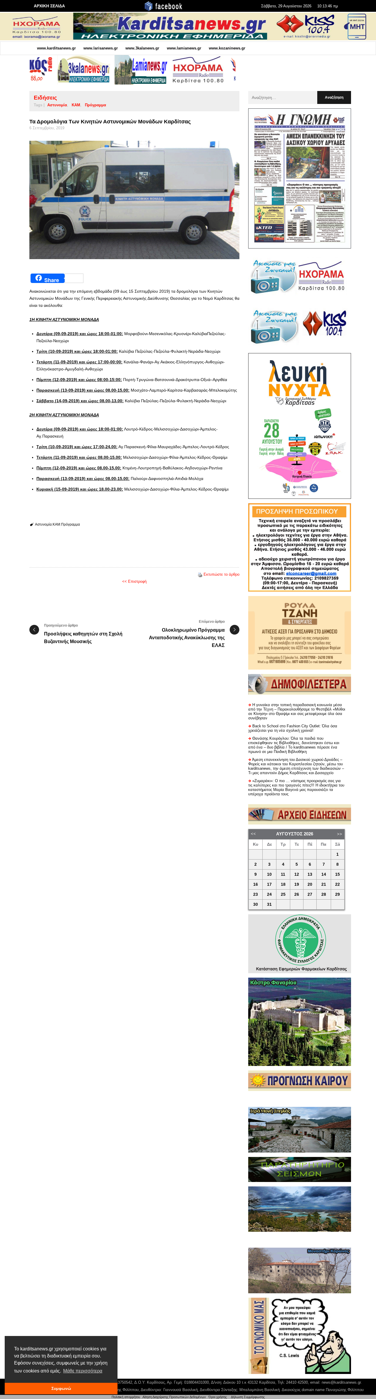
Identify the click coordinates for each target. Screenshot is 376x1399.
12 (296, 874)
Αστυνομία (57, 105)
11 (283, 874)
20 (310, 884)
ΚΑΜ (76, 105)
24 (269, 894)
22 (337, 884)
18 (283, 884)
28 (323, 894)
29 (337, 894)
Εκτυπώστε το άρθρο (221, 574)
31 (269, 904)
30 (255, 904)
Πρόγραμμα (95, 105)
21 (323, 884)
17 (269, 884)
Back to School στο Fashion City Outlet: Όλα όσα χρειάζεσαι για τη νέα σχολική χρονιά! (292, 728)
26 (296, 894)
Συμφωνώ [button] (61, 1388)
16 (255, 884)
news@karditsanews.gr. (342, 1382)
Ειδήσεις (45, 98)
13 (310, 874)
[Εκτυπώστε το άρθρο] (200, 574)
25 (283, 894)
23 (255, 894)
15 (337, 874)
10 (269, 874)
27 (310, 894)
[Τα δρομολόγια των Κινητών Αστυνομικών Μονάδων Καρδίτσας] (134, 200)
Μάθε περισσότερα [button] (82, 1370)
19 (296, 884)
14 (323, 874)
